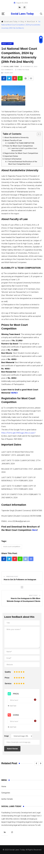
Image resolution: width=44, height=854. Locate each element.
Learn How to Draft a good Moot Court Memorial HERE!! (24, 149)
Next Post (33, 595)
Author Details (7, 799)
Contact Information (12, 159)
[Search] (41, 14)
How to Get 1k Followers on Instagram (20, 580)
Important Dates (11, 156)
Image (6, 736)
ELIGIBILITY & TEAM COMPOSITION (21, 143)
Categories (5, 793)
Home (3, 786)
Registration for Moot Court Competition (21, 153)
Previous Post (12, 576)
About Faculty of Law (13, 140)
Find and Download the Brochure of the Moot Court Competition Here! (22, 163)
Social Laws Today (22, 13)
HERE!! (14, 393)
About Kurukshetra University (16, 137)
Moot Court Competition (11, 546)
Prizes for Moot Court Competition (18, 146)
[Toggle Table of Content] (37, 134)
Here (34, 530)
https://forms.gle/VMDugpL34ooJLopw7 (18, 433)
